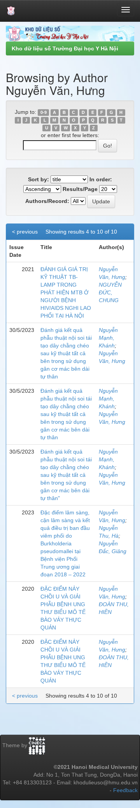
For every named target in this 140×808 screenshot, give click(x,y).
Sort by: (38, 179)
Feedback (125, 790)
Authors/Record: (47, 201)
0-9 (43, 112)
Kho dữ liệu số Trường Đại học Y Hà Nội (65, 48)
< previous (25, 232)
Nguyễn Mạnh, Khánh (108, 338)
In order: (100, 179)
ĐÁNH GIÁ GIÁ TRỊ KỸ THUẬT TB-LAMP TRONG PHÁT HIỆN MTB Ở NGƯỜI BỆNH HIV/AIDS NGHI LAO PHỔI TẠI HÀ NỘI (65, 292)
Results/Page (80, 189)
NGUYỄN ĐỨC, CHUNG (110, 292)
